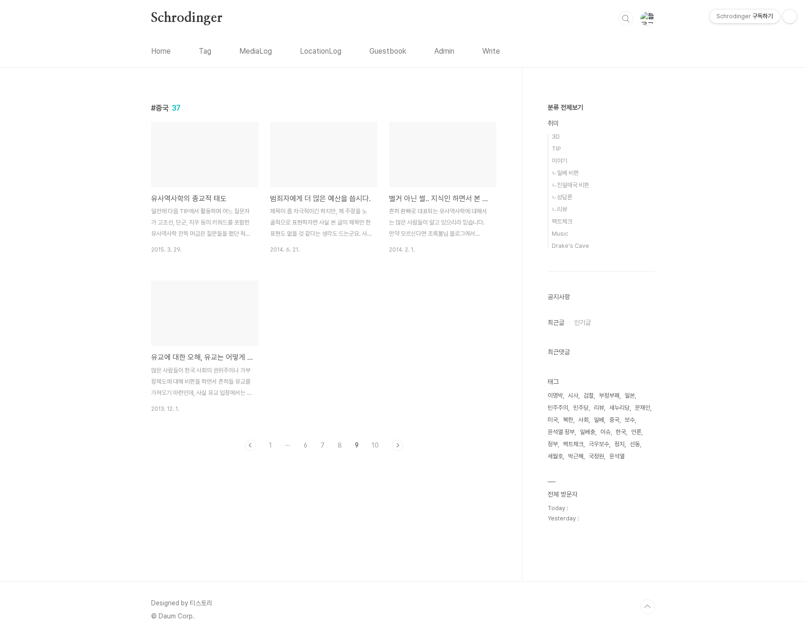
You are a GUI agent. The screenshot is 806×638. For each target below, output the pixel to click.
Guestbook (387, 51)
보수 (630, 419)
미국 (553, 419)
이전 (250, 445)
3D (556, 136)
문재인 (642, 407)
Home (161, 51)
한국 (621, 431)
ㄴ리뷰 (559, 209)
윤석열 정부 (561, 431)
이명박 (555, 395)
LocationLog (320, 51)
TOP (647, 606)
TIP (556, 148)
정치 (619, 444)
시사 (573, 395)
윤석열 (617, 456)
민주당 (581, 407)
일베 (599, 419)
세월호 (555, 456)
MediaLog (255, 51)
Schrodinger (186, 18)
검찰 (589, 395)
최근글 (556, 322)
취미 (553, 123)
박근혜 (576, 456)
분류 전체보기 (565, 107)
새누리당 (619, 407)
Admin (444, 51)
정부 (553, 444)
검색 (626, 19)
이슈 (605, 431)
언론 (636, 431)
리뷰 (599, 407)
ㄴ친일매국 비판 (570, 185)
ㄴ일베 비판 (565, 172)
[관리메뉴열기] (790, 16)
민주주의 (558, 407)
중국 (614, 419)
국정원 (596, 456)
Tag (205, 51)
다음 (397, 445)
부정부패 (609, 395)
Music (560, 233)
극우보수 (599, 444)
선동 (635, 444)
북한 (568, 419)
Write (491, 51)
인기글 (582, 322)
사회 (583, 419)
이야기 (559, 160)
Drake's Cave (570, 245)
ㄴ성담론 (562, 197)
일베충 (587, 431)
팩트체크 (562, 221)
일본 (630, 395)
